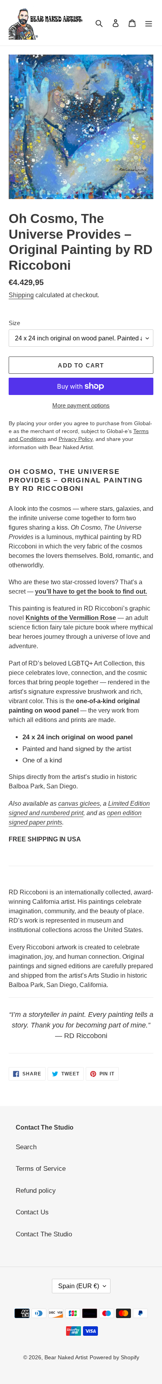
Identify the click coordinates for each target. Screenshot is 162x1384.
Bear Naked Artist (66, 1357)
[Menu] (148, 23)
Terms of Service (41, 1168)
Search (26, 1147)
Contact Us (32, 1212)
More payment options (81, 405)
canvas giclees (79, 803)
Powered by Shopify (114, 1357)
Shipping (21, 295)
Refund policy (36, 1190)
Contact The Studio (44, 1234)
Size (14, 323)
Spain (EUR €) (78, 1286)
